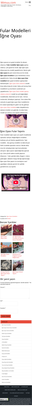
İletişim (28, 393)
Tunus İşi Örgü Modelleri (7, 365)
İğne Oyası (6, 386)
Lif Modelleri (4, 342)
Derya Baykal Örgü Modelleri (8, 368)
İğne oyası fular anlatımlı (17, 83)
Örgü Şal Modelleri (6, 353)
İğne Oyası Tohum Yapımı (18, 272)
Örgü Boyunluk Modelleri (7, 362)
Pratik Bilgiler (5, 373)
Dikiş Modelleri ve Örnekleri (8, 370)
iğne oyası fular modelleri (8, 107)
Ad (1, 301)
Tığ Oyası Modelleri (6, 336)
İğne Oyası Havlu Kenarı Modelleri (9, 327)
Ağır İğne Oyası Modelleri (5, 255)
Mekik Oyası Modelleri (7, 333)
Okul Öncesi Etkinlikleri (7, 376)
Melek (9, 218)
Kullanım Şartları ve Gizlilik (17, 393)
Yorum (2, 287)
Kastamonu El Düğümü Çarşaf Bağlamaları (17, 255)
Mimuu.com (8, 2)
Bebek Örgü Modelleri (6, 345)
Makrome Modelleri (6, 382)
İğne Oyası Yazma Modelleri (8, 330)
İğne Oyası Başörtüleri (4, 237)
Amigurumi (4, 356)
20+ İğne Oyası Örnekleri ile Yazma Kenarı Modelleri (18, 238)
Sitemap (16, 396)
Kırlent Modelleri (5, 379)
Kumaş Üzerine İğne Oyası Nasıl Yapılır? (5, 273)
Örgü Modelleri (5, 339)
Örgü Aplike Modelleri (6, 359)
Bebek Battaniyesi (6, 350)
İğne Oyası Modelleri (12, 216)
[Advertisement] (16, 17)
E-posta (3, 308)
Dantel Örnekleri (5, 347)
